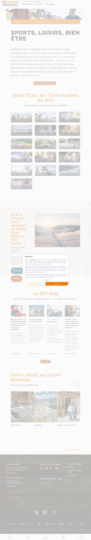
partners (33, 259)
